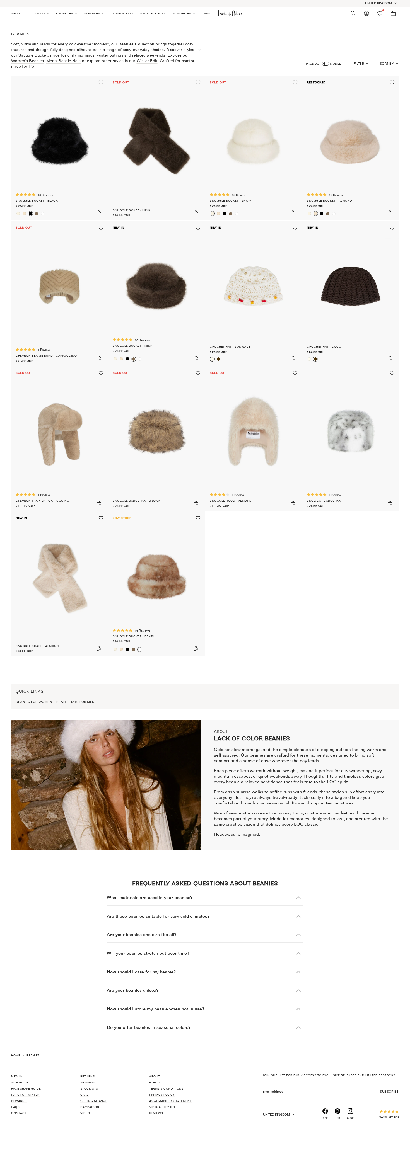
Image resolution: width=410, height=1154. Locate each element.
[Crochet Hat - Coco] (218, 359)
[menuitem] (20, 13)
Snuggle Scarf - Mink (131, 210)
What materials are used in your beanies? (150, 897)
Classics (41, 13)
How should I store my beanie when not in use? (155, 1009)
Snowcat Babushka (324, 500)
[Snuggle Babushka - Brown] (156, 438)
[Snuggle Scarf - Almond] (59, 583)
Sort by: (387, 64)
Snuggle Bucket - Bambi (133, 636)
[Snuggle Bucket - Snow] (18, 213)
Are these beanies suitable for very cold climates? (158, 916)
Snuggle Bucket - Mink (133, 345)
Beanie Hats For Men (75, 702)
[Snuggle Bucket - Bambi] (42, 213)
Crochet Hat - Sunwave (230, 346)
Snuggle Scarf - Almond (37, 646)
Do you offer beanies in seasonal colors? (149, 1027)
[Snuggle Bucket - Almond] (24, 213)
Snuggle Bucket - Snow (230, 200)
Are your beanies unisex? (133, 990)
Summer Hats (183, 13)
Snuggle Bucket (33, 55)
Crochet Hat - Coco (324, 346)
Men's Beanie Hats (63, 60)
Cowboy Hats (122, 13)
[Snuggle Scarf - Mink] (156, 148)
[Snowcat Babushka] (350, 438)
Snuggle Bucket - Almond (329, 200)
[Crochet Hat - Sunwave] (253, 293)
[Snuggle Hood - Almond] (253, 438)
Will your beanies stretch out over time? (148, 953)
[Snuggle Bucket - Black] (59, 148)
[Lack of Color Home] (230, 13)
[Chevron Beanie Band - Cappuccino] (59, 293)
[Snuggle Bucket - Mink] (36, 213)
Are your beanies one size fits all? (142, 934)
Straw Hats (94, 13)
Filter (359, 64)
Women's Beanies (27, 60)
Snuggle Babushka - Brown (137, 500)
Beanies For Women (34, 702)
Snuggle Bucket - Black (37, 200)
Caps (206, 13)
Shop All (18, 13)
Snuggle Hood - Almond (231, 500)
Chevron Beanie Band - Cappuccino (46, 355)
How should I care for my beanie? (141, 971)
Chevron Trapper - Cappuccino (42, 500)
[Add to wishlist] (101, 82)
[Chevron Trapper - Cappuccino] (59, 438)
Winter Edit (147, 60)
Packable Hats (153, 13)
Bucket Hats (66, 13)
